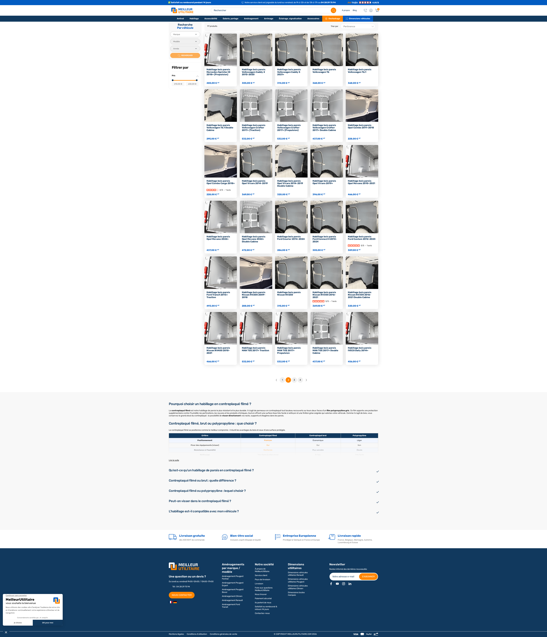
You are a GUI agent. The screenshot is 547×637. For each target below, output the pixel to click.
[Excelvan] (175, 602)
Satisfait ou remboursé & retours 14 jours (266, 607)
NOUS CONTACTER (182, 595)
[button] (371, 10)
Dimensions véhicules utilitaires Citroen (298, 587)
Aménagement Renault (232, 600)
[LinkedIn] (350, 583)
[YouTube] (337, 583)
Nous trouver (261, 594)
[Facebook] (331, 583)
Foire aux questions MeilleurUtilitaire (264, 589)
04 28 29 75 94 (328, 2)
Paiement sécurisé (263, 598)
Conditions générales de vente (223, 634)
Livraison (259, 583)
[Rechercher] (333, 10)
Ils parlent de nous (263, 602)
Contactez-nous (262, 613)
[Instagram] (343, 583)
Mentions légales (176, 634)
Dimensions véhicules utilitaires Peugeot (298, 580)
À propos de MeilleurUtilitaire (262, 570)
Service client (261, 575)
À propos (346, 10)
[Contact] (365, 10)
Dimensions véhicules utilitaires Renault (298, 573)
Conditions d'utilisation (197, 634)
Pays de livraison (262, 579)
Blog (355, 10)
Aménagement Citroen (232, 596)
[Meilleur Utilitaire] (170, 602)
